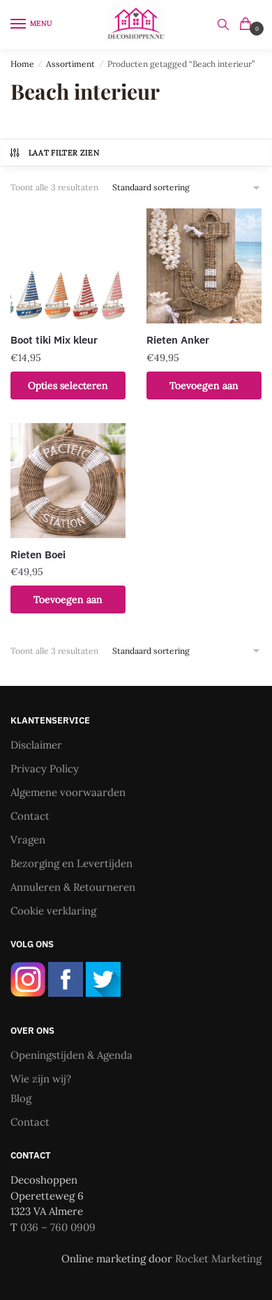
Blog (20, 1098)
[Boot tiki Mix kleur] (68, 265)
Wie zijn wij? (40, 1078)
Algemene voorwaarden (68, 792)
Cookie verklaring (53, 910)
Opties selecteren (68, 385)
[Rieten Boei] (68, 480)
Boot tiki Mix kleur (54, 339)
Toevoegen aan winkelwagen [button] (204, 389)
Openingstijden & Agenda (71, 1055)
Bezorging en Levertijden (71, 863)
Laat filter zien (64, 153)
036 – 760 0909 (58, 1227)
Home (22, 64)
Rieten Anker (177, 339)
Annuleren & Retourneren (72, 887)
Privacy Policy (44, 768)
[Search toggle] (223, 24)
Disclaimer (36, 744)
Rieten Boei (38, 554)
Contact (30, 816)
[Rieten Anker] (204, 265)
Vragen (27, 839)
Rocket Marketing (218, 1258)
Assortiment (70, 64)
